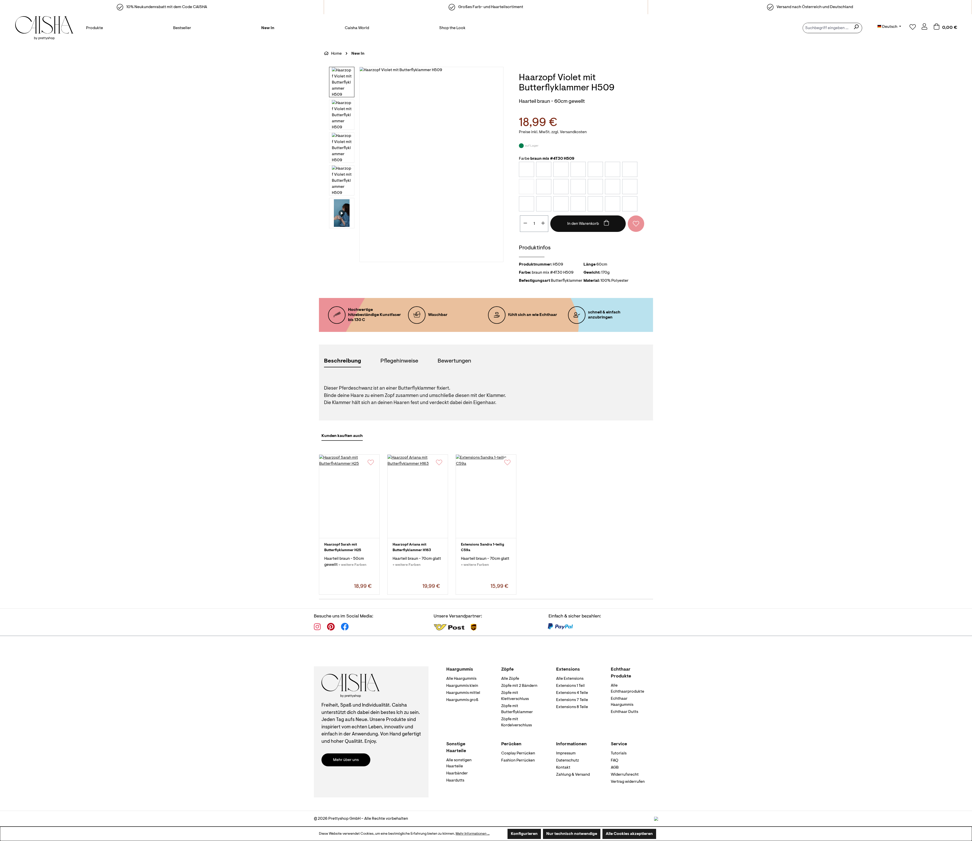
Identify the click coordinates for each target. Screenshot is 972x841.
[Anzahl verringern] (525, 223)
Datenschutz (567, 760)
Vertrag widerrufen (628, 782)
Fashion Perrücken (518, 760)
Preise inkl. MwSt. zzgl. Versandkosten (553, 132)
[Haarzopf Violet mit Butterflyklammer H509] (431, 164)
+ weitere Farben (352, 565)
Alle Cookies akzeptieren (629, 834)
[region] (416, 164)
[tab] (342, 361)
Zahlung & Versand (573, 775)
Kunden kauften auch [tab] (342, 436)
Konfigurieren (524, 834)
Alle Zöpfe (510, 679)
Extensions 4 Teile (572, 693)
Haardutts (455, 780)
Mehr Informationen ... (473, 834)
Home (336, 54)
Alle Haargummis (461, 679)
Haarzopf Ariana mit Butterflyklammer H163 (412, 547)
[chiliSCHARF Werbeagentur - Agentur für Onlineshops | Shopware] (656, 819)
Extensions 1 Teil (570, 686)
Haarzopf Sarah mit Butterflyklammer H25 (342, 547)
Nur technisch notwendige (571, 834)
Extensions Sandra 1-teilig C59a (482, 547)
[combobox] (826, 28)
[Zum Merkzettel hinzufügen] (636, 224)
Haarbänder (457, 773)
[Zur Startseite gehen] (43, 28)
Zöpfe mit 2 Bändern (519, 686)
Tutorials (618, 753)
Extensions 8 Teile (572, 707)
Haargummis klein (462, 686)
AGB (615, 768)
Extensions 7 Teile (572, 700)
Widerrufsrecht (625, 775)
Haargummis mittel (463, 693)
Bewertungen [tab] (454, 361)
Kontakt (563, 768)
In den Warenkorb (583, 224)
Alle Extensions (569, 679)
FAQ (614, 760)
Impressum (566, 753)
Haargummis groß (462, 700)
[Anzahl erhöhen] (543, 223)
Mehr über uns (346, 760)
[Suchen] (856, 28)
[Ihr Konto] (924, 28)
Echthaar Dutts (624, 712)
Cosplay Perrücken (518, 753)
